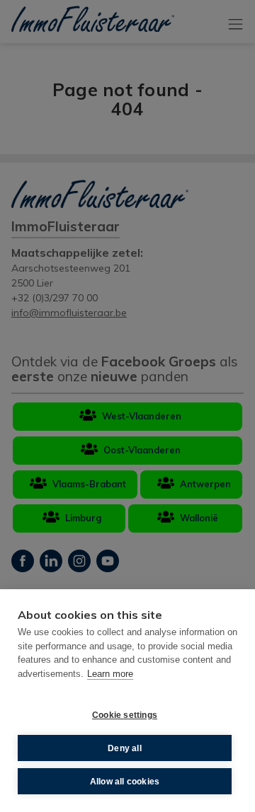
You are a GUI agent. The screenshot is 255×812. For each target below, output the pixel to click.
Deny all (125, 748)
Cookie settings (124, 715)
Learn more (110, 673)
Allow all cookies (124, 782)
